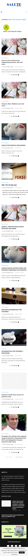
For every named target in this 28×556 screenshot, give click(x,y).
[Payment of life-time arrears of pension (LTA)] (14, 381)
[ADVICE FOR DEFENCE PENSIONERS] (14, 131)
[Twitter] (20, 546)
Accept (21, 552)
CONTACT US (5, 522)
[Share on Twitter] (13, 74)
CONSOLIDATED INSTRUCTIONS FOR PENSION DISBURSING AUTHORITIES (14, 269)
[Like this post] (9, 74)
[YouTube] (8, 546)
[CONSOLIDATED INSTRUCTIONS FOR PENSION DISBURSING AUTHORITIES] (14, 254)
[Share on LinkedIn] (16, 74)
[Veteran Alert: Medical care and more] (14, 90)
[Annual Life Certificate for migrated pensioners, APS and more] (14, 46)
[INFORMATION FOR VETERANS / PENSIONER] (14, 337)
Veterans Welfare (5, 57)
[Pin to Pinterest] (14, 74)
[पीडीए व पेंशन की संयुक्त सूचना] (14, 171)
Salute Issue (4, 348)
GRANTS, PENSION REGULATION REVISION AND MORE (13, 227)
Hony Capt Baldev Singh (12, 31)
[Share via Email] (18, 74)
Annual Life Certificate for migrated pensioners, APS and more (12, 62)
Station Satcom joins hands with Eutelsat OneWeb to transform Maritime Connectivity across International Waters (18, 505)
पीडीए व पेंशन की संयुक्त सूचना (9, 185)
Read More (14, 554)
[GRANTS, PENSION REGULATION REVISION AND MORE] (14, 213)
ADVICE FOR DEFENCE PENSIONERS (13, 145)
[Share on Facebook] (11, 74)
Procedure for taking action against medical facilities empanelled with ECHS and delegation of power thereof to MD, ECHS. (14, 439)
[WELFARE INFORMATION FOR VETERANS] (14, 296)
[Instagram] (12, 546)
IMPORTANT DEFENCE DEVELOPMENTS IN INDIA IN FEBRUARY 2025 (13, 515)
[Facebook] (16, 546)
